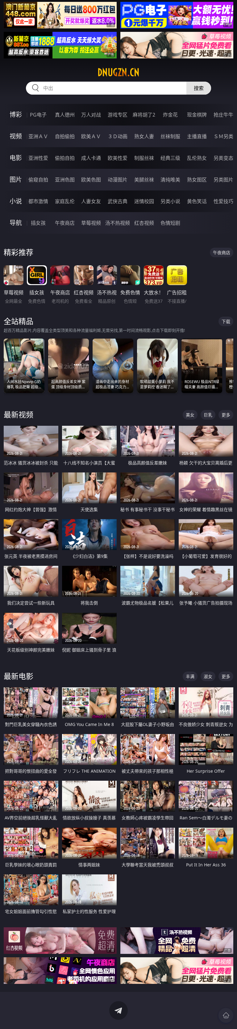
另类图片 (223, 179)
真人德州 (65, 114)
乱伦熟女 (197, 158)
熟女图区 (197, 179)
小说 (16, 201)
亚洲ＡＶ (38, 136)
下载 (226, 321)
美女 (190, 415)
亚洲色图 (65, 179)
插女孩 (38, 223)
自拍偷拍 (65, 136)
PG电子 (38, 114)
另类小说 (170, 201)
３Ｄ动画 (117, 136)
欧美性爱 (117, 158)
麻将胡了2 (144, 114)
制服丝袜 (144, 158)
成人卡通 (91, 158)
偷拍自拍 (65, 158)
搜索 (199, 88)
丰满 (190, 676)
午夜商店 (65, 223)
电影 (16, 158)
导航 (16, 223)
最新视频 (18, 414)
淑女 (208, 676)
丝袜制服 (170, 136)
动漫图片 (117, 179)
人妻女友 (91, 201)
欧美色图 (91, 179)
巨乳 (208, 415)
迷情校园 (144, 201)
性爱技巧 (223, 201)
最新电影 (18, 676)
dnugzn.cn (118, 72)
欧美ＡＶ (91, 136)
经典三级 (170, 158)
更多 (226, 415)
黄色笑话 (197, 201)
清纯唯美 (170, 179)
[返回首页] (225, 1015)
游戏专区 (117, 114)
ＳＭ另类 (223, 136)
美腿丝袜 (144, 179)
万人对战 (91, 114)
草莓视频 (91, 223)
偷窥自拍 (38, 179)
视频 (16, 136)
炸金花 (170, 114)
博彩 (16, 114)
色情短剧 (170, 223)
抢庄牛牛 (223, 114)
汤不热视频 (117, 223)
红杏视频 (144, 223)
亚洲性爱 (38, 158)
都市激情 (38, 201)
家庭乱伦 (65, 201)
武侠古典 (117, 201)
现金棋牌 (197, 114)
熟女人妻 (144, 136)
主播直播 (197, 136)
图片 (16, 179)
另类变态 (223, 158)
